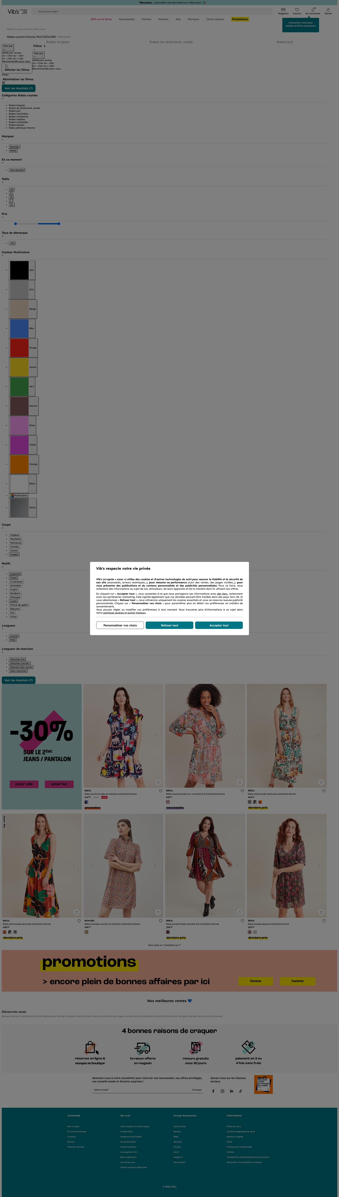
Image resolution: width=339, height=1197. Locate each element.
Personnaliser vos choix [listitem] (120, 625)
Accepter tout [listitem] (219, 625)
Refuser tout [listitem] (169, 625)
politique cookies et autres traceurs (124, 612)
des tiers (222, 593)
